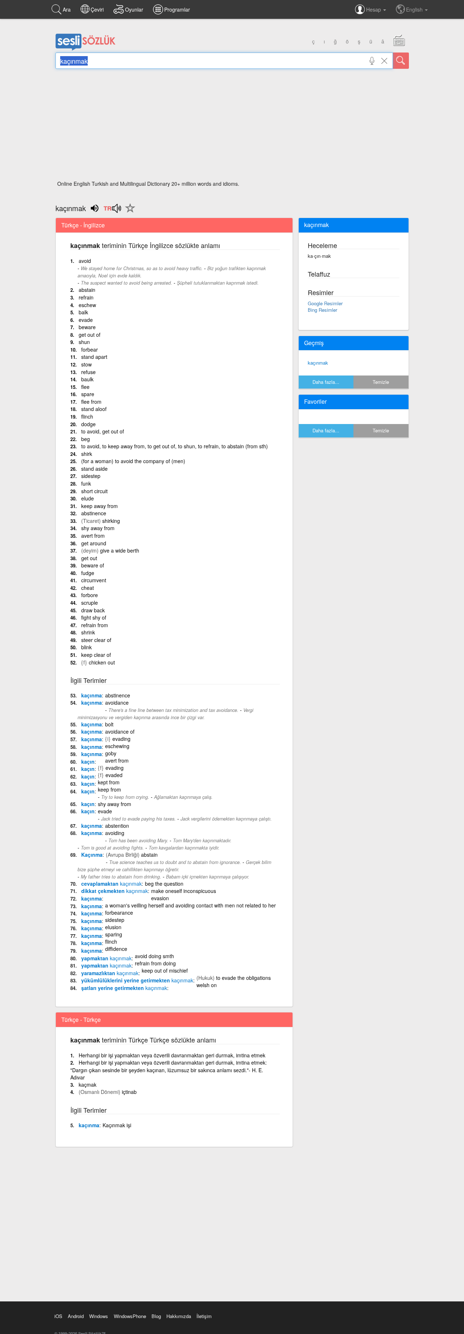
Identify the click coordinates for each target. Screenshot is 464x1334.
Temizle (381, 381)
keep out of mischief (165, 970)
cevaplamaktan (111, 883)
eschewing (117, 746)
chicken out (102, 662)
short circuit (94, 491)
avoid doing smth (154, 956)
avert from (93, 535)
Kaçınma (92, 854)
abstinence (93, 513)
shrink (88, 632)
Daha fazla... (325, 381)
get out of (89, 334)
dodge (88, 424)
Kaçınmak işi (117, 1125)
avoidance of (119, 731)
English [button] (415, 9)
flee (85, 386)
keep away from (99, 505)
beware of (92, 565)
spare (87, 394)
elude (87, 498)
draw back (93, 610)
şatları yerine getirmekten (124, 987)
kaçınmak (318, 362)
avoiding (114, 832)
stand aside (94, 468)
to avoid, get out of (102, 431)
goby (110, 753)
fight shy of (93, 617)
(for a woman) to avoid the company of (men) (133, 461)
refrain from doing (155, 963)
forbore (89, 595)
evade (86, 319)
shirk (86, 453)
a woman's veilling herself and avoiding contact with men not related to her (190, 905)
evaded (114, 775)
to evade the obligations (243, 977)
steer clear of (96, 639)
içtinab (129, 1091)
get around (93, 543)
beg (85, 438)
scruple (89, 602)
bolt (109, 724)
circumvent (93, 580)
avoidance (117, 702)
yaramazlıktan (109, 973)
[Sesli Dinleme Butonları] (112, 210)
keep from (109, 789)
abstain (87, 289)
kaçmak (87, 1084)
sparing (113, 934)
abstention (117, 825)
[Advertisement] (232, 126)
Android (76, 1316)
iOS (58, 1316)
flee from (91, 401)
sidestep (90, 475)
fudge (87, 572)
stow (86, 364)
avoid (85, 260)
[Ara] (401, 61)
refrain (86, 297)
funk (86, 483)
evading (121, 738)
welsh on (206, 985)
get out (89, 558)
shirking (111, 520)
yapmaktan (106, 958)
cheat (87, 587)
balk (83, 312)
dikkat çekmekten (114, 890)
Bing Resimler (322, 309)
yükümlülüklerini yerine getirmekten (137, 980)
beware (87, 327)
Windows (98, 1316)
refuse (88, 372)
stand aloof (94, 408)
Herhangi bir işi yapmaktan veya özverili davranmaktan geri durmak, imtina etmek (172, 1055)
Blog (156, 1316)
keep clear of (96, 654)
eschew (87, 305)
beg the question (164, 883)
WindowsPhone (130, 1316)
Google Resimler (325, 303)
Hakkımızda (178, 1316)
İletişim (204, 1316)
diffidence (116, 948)
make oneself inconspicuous (183, 890)
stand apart (94, 356)
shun (84, 341)
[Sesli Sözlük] (85, 49)
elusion (113, 927)
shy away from (98, 528)
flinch (87, 416)
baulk (87, 379)
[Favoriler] (128, 212)
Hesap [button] (374, 9)
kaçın (88, 761)
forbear (89, 349)
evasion (160, 898)
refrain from (94, 625)
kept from (109, 782)
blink (86, 647)
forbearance (119, 912)
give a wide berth (119, 550)
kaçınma (91, 695)
